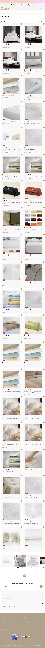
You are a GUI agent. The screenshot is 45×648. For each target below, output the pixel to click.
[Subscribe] (41, 586)
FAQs (23, 618)
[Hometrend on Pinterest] (25, 629)
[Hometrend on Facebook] (23, 629)
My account (3, 620)
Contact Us (24, 617)
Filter (4, 21)
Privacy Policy (25, 622)
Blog (23, 620)
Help (2, 618)
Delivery (2, 617)
